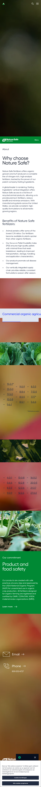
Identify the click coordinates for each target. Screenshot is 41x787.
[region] (20, 773)
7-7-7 (33, 396)
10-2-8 (10, 399)
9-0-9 (22, 386)
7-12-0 (34, 391)
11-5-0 (10, 394)
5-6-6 (33, 402)
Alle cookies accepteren (20, 783)
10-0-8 (21, 477)
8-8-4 (22, 391)
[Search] (32, 3)
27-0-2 (33, 493)
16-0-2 (33, 477)
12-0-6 (21, 487)
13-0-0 (10, 389)
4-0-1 (9, 477)
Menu (37, 140)
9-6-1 (9, 404)
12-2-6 (21, 493)
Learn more (7, 607)
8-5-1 (22, 402)
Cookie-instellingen (20, 778)
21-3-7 (33, 487)
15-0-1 (10, 384)
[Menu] (37, 3)
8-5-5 (22, 396)
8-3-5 (33, 386)
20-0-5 (33, 482)
